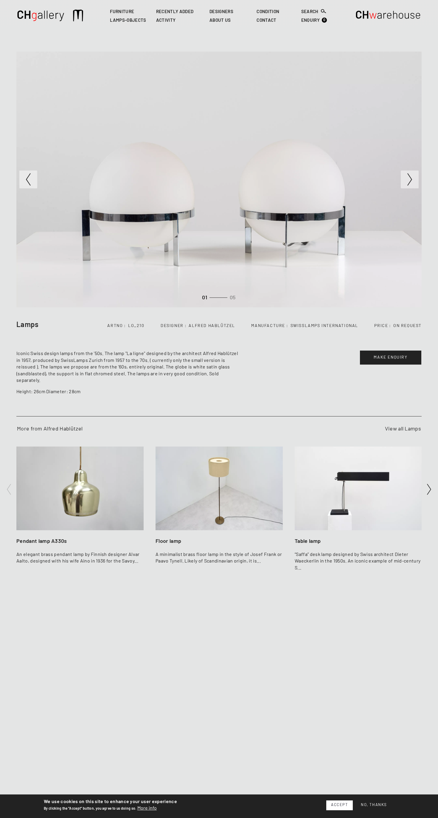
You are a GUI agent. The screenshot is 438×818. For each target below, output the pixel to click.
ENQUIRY (313, 20)
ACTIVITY (166, 20)
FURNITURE (122, 12)
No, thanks (374, 805)
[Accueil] (41, 16)
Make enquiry (390, 357)
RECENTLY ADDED (174, 12)
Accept (339, 805)
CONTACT (266, 20)
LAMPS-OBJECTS (128, 20)
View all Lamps (403, 429)
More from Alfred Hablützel (50, 429)
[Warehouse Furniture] (388, 16)
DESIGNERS (221, 12)
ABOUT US (220, 20)
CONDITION (268, 12)
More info (147, 808)
